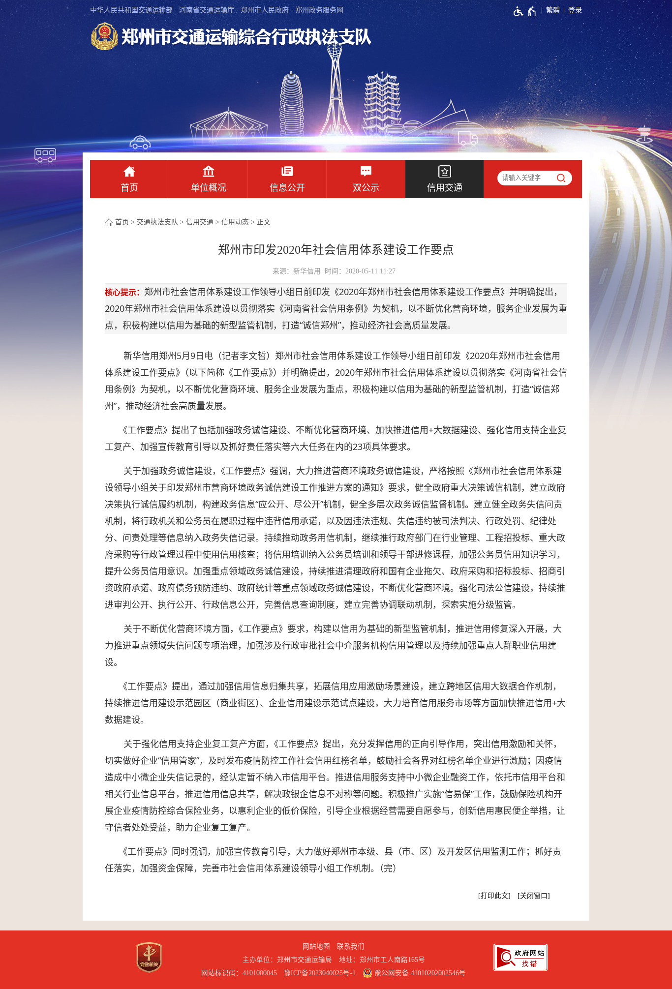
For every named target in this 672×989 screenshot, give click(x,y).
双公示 (366, 188)
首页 (129, 188)
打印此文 (494, 895)
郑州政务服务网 (319, 10)
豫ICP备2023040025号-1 (320, 973)
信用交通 (444, 188)
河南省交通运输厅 (206, 10)
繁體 (553, 10)
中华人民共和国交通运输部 (131, 10)
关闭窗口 (534, 895)
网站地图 (316, 946)
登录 (575, 10)
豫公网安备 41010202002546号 (419, 973)
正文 (264, 222)
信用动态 (235, 222)
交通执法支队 (157, 222)
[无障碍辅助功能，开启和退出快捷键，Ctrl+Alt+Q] (525, 11)
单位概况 (208, 188)
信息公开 (287, 188)
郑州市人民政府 (265, 10)
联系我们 (351, 946)
